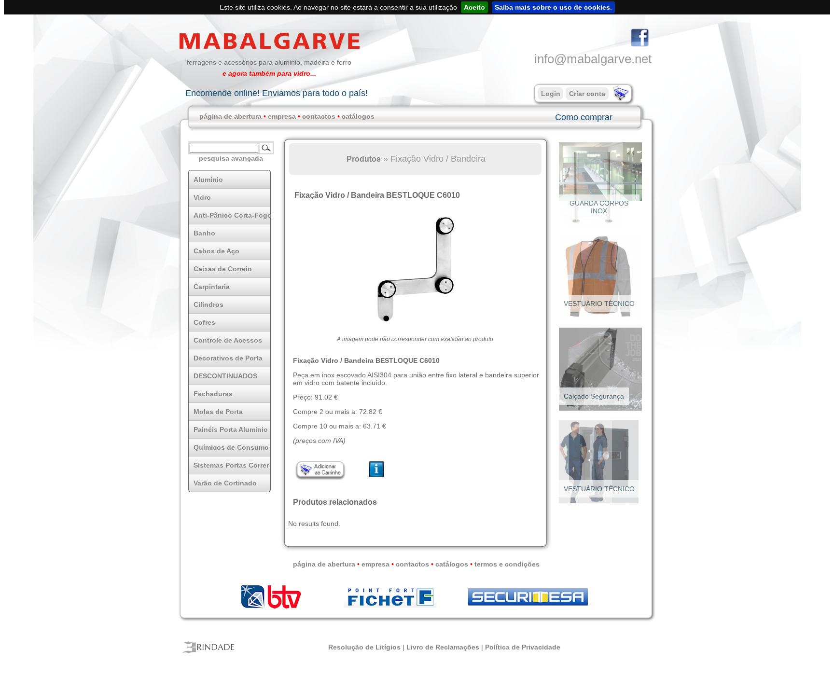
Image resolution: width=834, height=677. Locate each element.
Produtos (364, 158)
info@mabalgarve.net (593, 59)
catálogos (358, 116)
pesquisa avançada (231, 158)
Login (550, 93)
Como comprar (583, 117)
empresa (282, 116)
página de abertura (230, 116)
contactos (318, 116)
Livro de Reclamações (442, 647)
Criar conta (587, 93)
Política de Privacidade (522, 647)
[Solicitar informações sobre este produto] (377, 477)
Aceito (474, 7)
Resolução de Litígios (364, 647)
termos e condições (507, 564)
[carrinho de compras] (620, 99)
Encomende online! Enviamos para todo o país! (276, 93)
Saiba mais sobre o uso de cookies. (553, 7)
